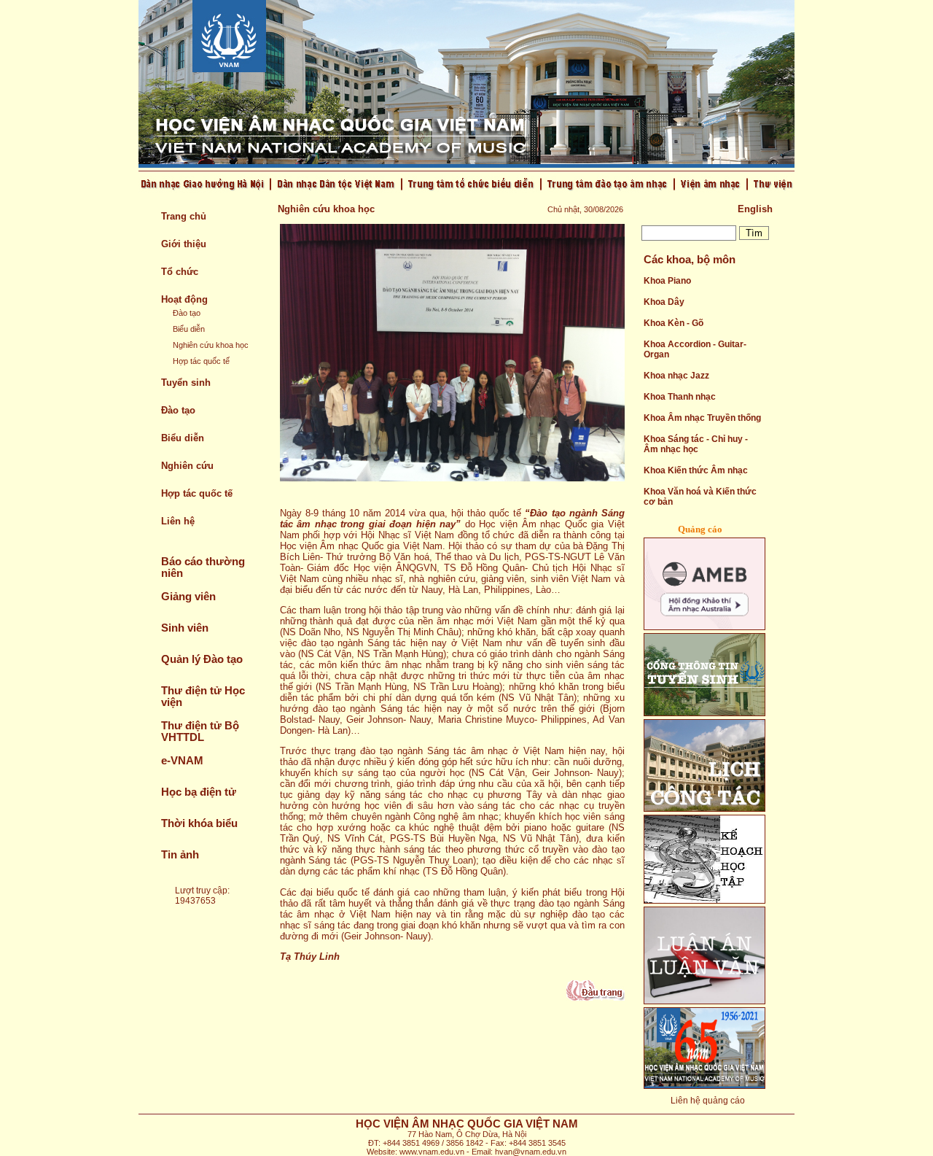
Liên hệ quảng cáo (708, 1100)
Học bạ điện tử (198, 792)
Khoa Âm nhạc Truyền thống (702, 418)
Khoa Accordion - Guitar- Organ (695, 349)
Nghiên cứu (187, 465)
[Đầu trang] (595, 997)
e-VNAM (182, 761)
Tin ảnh (180, 855)
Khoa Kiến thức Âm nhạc (696, 470)
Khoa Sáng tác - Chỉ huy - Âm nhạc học (696, 444)
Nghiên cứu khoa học (211, 345)
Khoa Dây (664, 302)
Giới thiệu (183, 243)
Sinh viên (184, 628)
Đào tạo (186, 313)
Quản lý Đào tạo (202, 659)
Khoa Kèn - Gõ (673, 323)
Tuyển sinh (186, 382)
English (755, 208)
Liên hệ (178, 521)
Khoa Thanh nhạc (680, 397)
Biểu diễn (189, 329)
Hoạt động (184, 299)
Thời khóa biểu (199, 823)
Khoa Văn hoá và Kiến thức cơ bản (700, 496)
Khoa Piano (667, 281)
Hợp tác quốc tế (201, 361)
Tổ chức (179, 271)
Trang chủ (183, 216)
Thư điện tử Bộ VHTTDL (200, 731)
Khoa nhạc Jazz (676, 376)
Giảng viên (188, 596)
